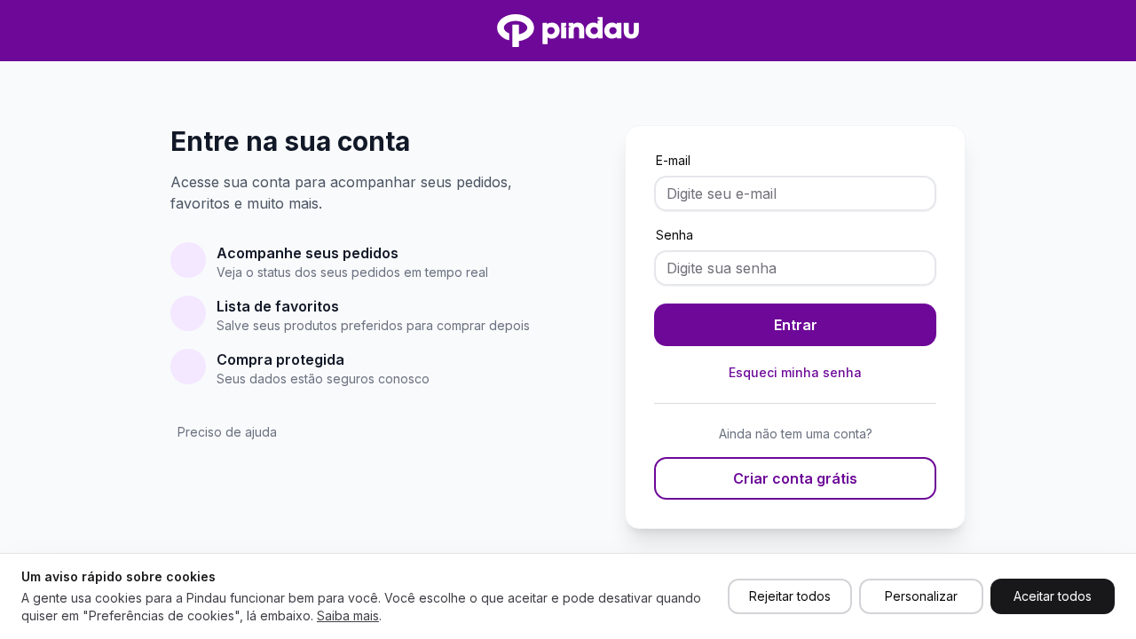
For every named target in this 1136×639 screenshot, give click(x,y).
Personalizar (921, 596)
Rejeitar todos (790, 596)
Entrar (795, 325)
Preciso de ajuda (227, 431)
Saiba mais (348, 615)
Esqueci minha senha (795, 372)
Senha (674, 234)
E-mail (673, 160)
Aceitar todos (1053, 596)
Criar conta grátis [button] (795, 478)
